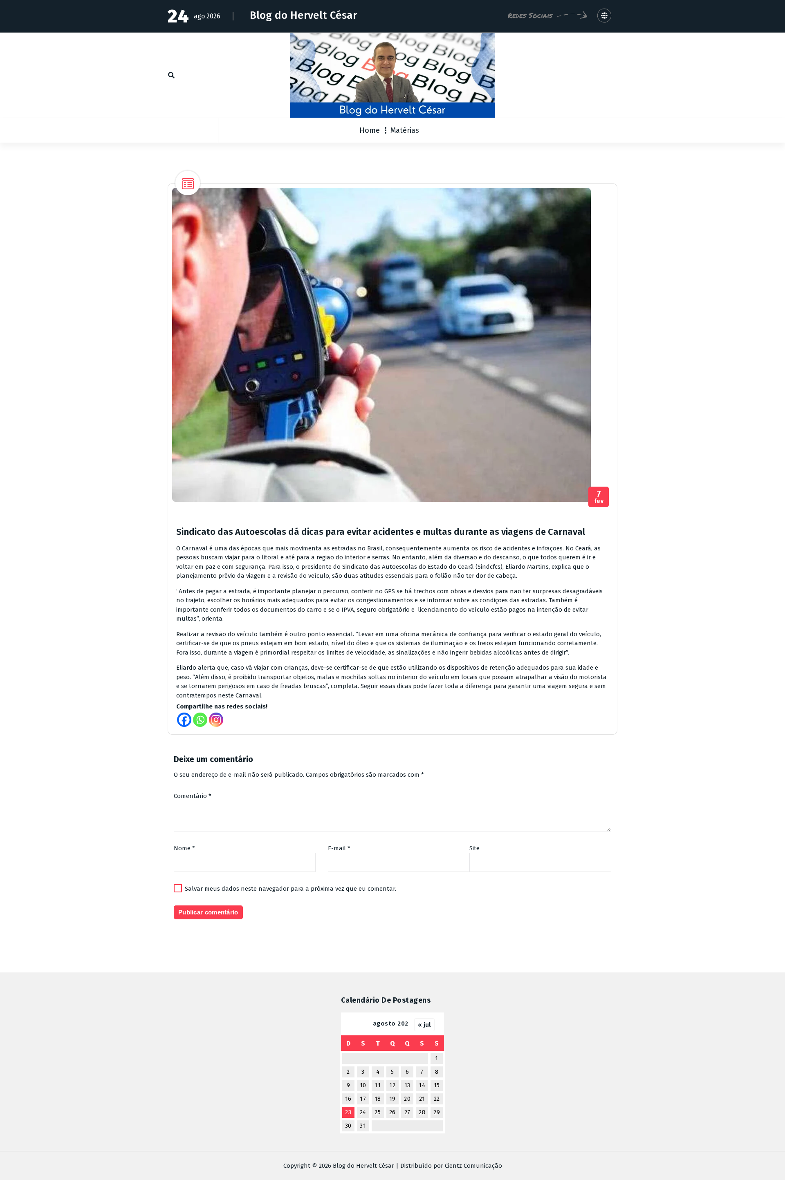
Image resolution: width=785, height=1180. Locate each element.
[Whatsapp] (200, 720)
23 (348, 1112)
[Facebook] (184, 720)
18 (378, 1098)
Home (369, 130)
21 (422, 1098)
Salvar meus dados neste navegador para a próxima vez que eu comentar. (290, 888)
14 (422, 1085)
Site (474, 848)
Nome (184, 848)
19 (392, 1098)
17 (363, 1098)
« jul (424, 1024)
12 (392, 1085)
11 (378, 1085)
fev (599, 497)
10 (363, 1085)
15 (437, 1085)
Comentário (192, 796)
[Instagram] (216, 720)
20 (407, 1098)
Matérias (404, 130)
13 (407, 1085)
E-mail (339, 848)
